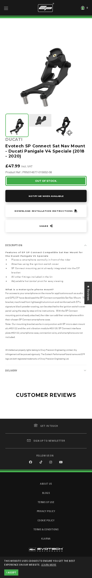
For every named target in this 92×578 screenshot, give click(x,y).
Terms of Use (46, 502)
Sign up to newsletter (49, 440)
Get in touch (49, 425)
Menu (6, 8)
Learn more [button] (48, 564)
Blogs (46, 492)
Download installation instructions (44, 211)
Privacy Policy (46, 511)
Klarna (45, 538)
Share (44, 226)
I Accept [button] (11, 572)
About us (46, 483)
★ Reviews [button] (88, 293)
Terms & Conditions (46, 529)
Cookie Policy (46, 520)
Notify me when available (46, 196)
